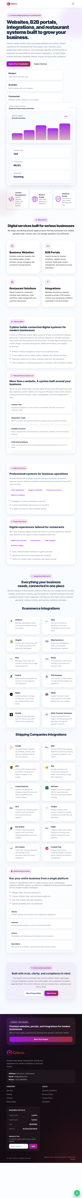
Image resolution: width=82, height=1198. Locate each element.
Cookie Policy (47, 1098)
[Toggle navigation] (73, 4)
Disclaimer (46, 1102)
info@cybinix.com (20, 1077)
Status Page (11, 1102)
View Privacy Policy (33, 993)
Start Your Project (41, 1039)
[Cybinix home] (16, 1053)
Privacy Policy (47, 1094)
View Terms (51, 993)
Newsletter (14, 1136)
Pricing (9, 1094)
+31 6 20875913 (21, 1080)
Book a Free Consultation (18, 64)
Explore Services (40, 64)
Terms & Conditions (49, 1091)
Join (33, 1146)
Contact (10, 1098)
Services (10, 1091)
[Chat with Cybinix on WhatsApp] (77, 1193)
